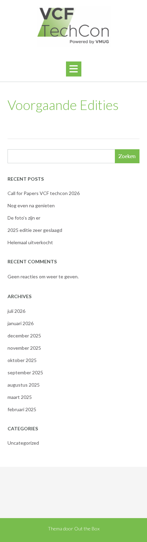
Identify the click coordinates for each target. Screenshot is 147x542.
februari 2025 (22, 409)
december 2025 (24, 335)
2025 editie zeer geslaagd (35, 230)
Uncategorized (23, 443)
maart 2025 (20, 397)
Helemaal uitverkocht (30, 242)
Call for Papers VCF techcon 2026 (44, 193)
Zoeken (127, 156)
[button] (73, 69)
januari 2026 (21, 323)
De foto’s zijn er (24, 218)
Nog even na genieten (31, 205)
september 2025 (25, 372)
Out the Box (86, 528)
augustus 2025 (24, 385)
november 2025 (24, 348)
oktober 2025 (22, 360)
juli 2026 (16, 311)
